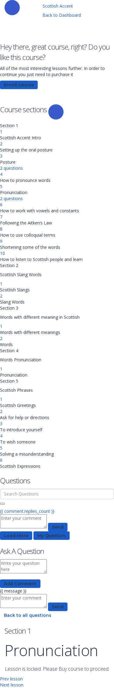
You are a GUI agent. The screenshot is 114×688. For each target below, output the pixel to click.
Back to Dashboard (62, 15)
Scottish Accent (58, 6)
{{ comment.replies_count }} (27, 511)
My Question (51, 535)
